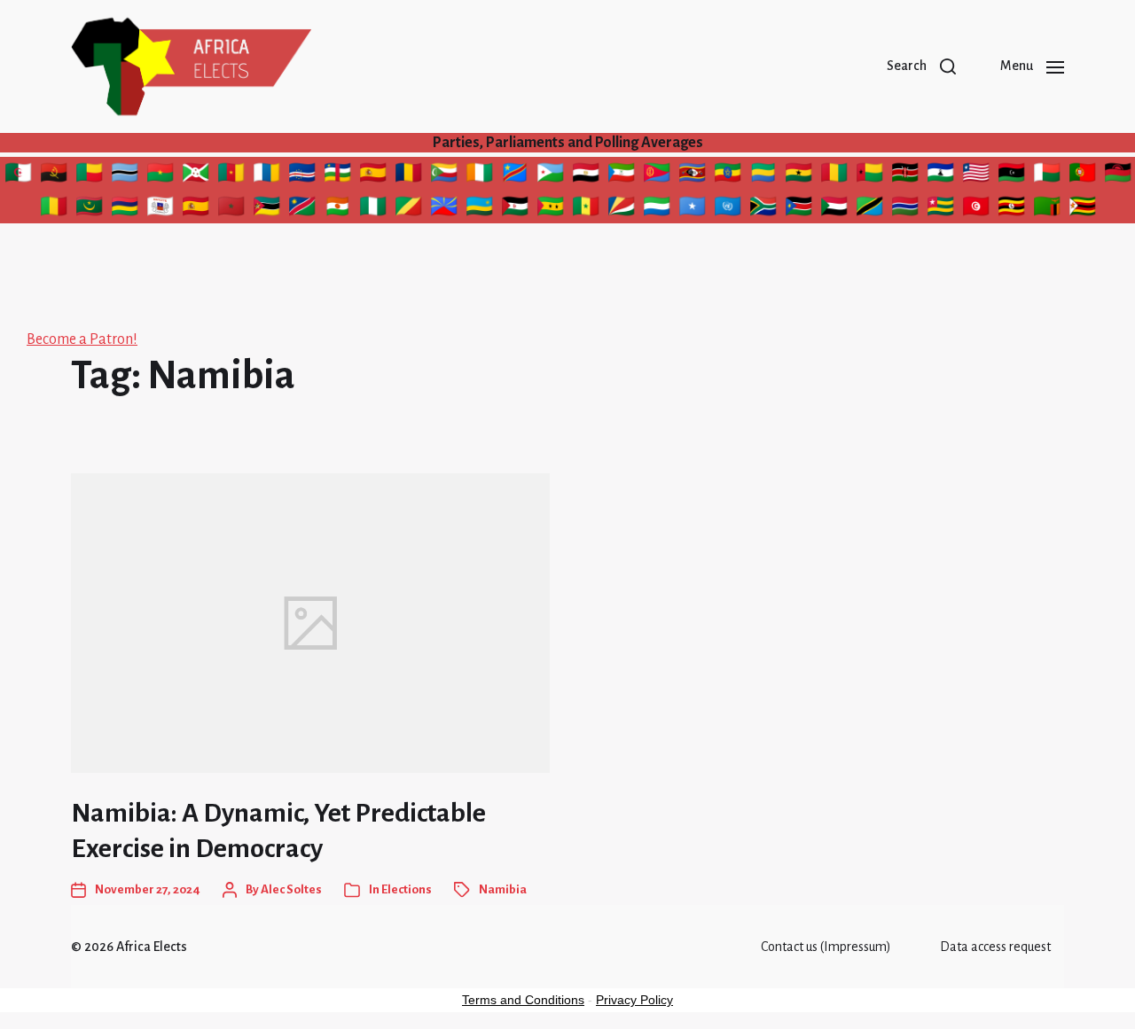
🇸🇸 (798, 209)
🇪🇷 (659, 175)
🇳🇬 (374, 209)
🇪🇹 (728, 175)
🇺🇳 (727, 209)
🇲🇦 (231, 209)
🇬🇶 (621, 175)
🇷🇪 (444, 209)
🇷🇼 (480, 209)
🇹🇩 (411, 175)
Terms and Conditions (523, 1000)
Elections (406, 889)
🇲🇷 (89, 209)
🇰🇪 (907, 175)
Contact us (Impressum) (826, 946)
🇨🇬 (408, 209)
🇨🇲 (231, 175)
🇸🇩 (836, 209)
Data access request (995, 946)
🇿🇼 (1082, 209)
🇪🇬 (588, 175)
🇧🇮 (197, 175)
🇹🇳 (978, 209)
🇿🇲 (1048, 209)
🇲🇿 (266, 209)
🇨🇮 (479, 175)
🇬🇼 (869, 175)
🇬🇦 (765, 175)
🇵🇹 (1082, 175)
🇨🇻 (302, 175)
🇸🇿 (693, 175)
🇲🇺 (124, 209)
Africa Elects (151, 946)
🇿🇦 (763, 209)
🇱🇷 (978, 175)
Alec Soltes (291, 889)
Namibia (503, 889)
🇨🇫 (337, 175)
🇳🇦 (302, 209)
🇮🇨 (266, 175)
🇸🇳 (586, 209)
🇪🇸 (373, 175)
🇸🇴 (693, 209)
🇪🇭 (515, 209)
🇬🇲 (905, 209)
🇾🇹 (160, 209)
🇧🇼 (124, 175)
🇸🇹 (550, 209)
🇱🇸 (941, 175)
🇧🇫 (160, 175)
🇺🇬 (1012, 209)
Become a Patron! (82, 339)
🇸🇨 (621, 209)
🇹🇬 (943, 209)
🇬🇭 (801, 175)
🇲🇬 (1047, 175)
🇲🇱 (55, 209)
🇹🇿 (869, 209)
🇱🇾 (1013, 175)
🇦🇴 (56, 175)
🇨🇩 (515, 175)
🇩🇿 (20, 175)
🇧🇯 (91, 175)
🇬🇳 (836, 175)
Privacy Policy (634, 1000)
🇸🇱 (656, 209)
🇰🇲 (444, 175)
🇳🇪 (340, 209)
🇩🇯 (551, 175)
